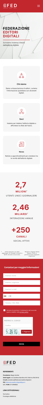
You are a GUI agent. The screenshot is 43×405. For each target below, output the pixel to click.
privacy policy (24, 312)
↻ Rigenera (26, 332)
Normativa (6, 394)
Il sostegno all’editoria (9, 396)
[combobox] (7, 296)
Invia (21, 344)
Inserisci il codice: (12, 321)
